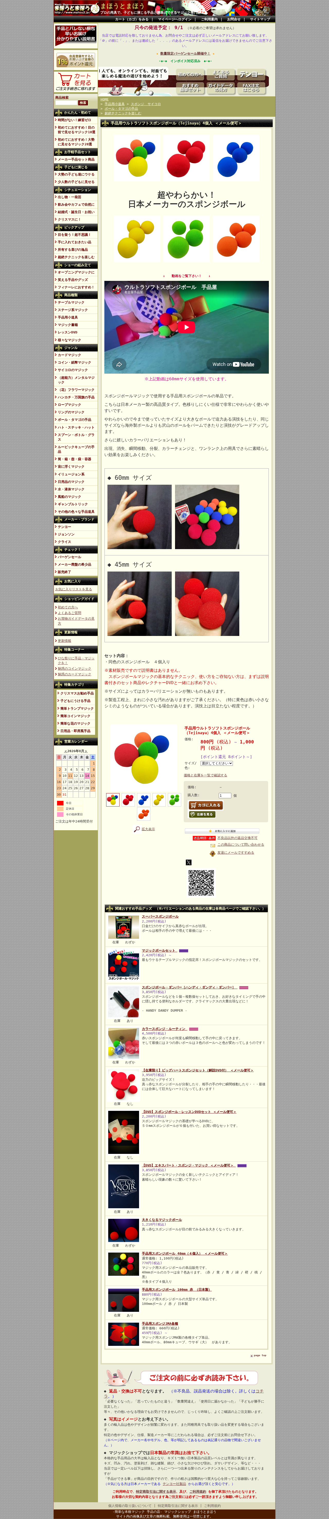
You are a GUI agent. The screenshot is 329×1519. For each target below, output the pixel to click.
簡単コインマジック (75, 716)
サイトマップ (260, 19)
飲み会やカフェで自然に (76, 204)
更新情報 (71, 632)
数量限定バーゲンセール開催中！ (185, 53)
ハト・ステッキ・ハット (76, 427)
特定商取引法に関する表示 (156, 1491)
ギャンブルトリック (73, 504)
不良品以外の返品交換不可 (237, 838)
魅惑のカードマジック (74, 674)
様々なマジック (69, 340)
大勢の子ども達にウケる (76, 174)
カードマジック (69, 355)
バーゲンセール (69, 557)
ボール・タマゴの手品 (74, 420)
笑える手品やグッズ (73, 280)
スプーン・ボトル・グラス (76, 437)
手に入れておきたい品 (74, 242)
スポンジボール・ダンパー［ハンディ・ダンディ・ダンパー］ (189, 987)
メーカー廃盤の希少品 (74, 564)
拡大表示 (148, 829)
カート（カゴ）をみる (132, 19)
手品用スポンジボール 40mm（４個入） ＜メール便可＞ (185, 1253)
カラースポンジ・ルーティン (164, 1029)
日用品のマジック (71, 482)
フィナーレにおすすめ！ (76, 287)
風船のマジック (69, 497)
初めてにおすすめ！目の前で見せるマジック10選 (76, 129)
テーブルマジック (71, 302)
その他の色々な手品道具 (76, 512)
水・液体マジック (71, 489)
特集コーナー (74, 649)
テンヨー (64, 527)
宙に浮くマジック (71, 466)
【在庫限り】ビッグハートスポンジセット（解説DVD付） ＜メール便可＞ (198, 1070)
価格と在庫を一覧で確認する (205, 775)
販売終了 (64, 572)
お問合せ (234, 19)
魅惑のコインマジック (74, 668)
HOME (104, 99)
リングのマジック (71, 412)
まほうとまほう (122, 6)
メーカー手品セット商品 (76, 159)
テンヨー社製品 (174, 1484)
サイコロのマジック (73, 370)
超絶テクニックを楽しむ (76, 257)
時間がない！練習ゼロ (74, 120)
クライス (64, 542)
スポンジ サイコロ (146, 104)
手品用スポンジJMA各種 (160, 1323)
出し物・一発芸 (69, 197)
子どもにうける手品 (75, 701)
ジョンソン (66, 534)
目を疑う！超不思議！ (74, 235)
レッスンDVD (67, 332)
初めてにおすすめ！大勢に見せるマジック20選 (76, 142)
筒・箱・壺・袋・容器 (74, 459)
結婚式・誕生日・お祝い (76, 212)
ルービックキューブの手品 (76, 449)
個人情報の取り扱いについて (130, 1506)
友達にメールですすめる (235, 852)
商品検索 (62, 97)
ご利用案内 (209, 19)
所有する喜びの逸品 (73, 249)
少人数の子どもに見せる (76, 182)
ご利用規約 (197, 1491)
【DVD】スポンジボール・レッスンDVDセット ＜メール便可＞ (189, 1112)
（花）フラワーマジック (76, 390)
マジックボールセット (159, 950)
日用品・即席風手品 (75, 731)
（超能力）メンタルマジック (76, 380)
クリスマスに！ (69, 219)
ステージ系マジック (73, 310)
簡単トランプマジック (77, 708)
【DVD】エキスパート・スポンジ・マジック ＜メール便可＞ (189, 1165)
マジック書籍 (68, 325)
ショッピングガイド (79, 599)
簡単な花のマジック (75, 723)
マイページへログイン (174, 19)
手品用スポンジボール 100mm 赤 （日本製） (177, 1289)
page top (260, 1355)
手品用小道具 (68, 317)
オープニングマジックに (76, 272)
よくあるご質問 (69, 613)
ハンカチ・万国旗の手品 (76, 397)
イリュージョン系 (71, 474)
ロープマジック (69, 405)
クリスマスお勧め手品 (77, 693)
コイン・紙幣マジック (74, 362)
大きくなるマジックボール (162, 1220)
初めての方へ (68, 607)
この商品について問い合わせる (240, 844)
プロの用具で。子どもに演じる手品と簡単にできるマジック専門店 (150, 12)
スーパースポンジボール (160, 916)
